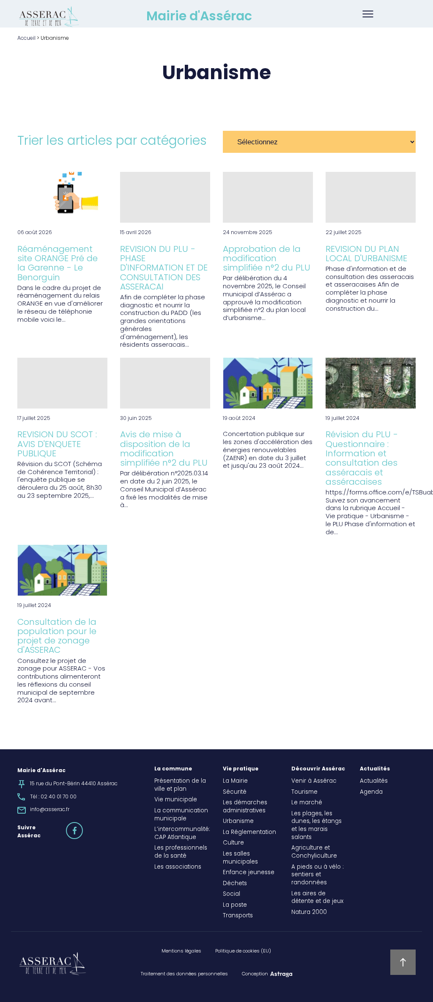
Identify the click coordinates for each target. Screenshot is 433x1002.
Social (231, 894)
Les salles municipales (240, 858)
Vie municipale (175, 800)
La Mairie (235, 781)
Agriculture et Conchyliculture (314, 852)
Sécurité (235, 792)
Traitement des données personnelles (184, 974)
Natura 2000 (309, 912)
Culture (233, 843)
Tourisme (304, 792)
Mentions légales (181, 951)
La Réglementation (249, 832)
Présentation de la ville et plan (180, 785)
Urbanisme (238, 821)
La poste (235, 905)
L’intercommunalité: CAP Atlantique (182, 833)
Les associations (177, 867)
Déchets (235, 884)
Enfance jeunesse (248, 873)
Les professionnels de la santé (180, 852)
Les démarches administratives (245, 807)
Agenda (371, 792)
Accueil (26, 38)
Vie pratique (240, 769)
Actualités (375, 769)
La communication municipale (181, 815)
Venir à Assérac (314, 781)
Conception (255, 974)
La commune (173, 769)
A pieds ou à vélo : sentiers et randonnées (317, 875)
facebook (82, 827)
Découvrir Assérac (318, 769)
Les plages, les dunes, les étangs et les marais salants (316, 825)
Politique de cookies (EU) (243, 951)
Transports (238, 916)
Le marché (306, 803)
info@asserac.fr (49, 810)
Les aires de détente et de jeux (317, 898)
